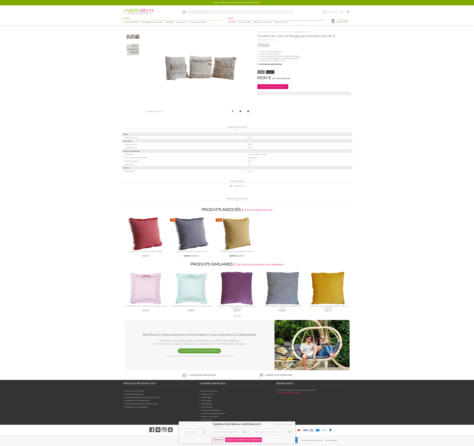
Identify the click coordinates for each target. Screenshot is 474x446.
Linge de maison (286, 32)
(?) (200, 432)
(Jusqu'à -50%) (342, 21)
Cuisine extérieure (131, 22)
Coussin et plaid (302, 32)
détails (216, 427)
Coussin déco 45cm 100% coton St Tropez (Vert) (191, 306)
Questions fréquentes (134, 394)
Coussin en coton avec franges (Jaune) (236, 251)
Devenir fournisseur (209, 416)
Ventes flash (206, 397)
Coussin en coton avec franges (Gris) (191, 251)
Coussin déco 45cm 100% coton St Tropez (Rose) (146, 306)
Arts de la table (244, 22)
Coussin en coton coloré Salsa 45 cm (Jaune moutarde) (328, 307)
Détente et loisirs (281, 22)
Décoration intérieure (262, 22)
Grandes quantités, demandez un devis (141, 404)
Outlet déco (206, 400)
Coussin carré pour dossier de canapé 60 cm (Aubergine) (237, 307)
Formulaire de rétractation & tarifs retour (142, 397)
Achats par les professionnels (137, 400)
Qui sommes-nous (209, 391)
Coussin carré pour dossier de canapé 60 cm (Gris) (282, 307)
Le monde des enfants (197, 22)
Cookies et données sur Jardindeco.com (237, 424)
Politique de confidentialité (136, 407)
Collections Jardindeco (211, 410)
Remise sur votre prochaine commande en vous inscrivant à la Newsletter (199, 334)
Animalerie (180, 22)
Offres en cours (208, 394)
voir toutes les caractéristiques (270, 64)
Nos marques (207, 407)
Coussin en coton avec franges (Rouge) (146, 251)
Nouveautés (206, 404)
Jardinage (169, 22)
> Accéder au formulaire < (289, 393)
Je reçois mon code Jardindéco (199, 350)
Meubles (231, 22)
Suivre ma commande (134, 391)
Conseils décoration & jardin (213, 413)
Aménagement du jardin (151, 22)
